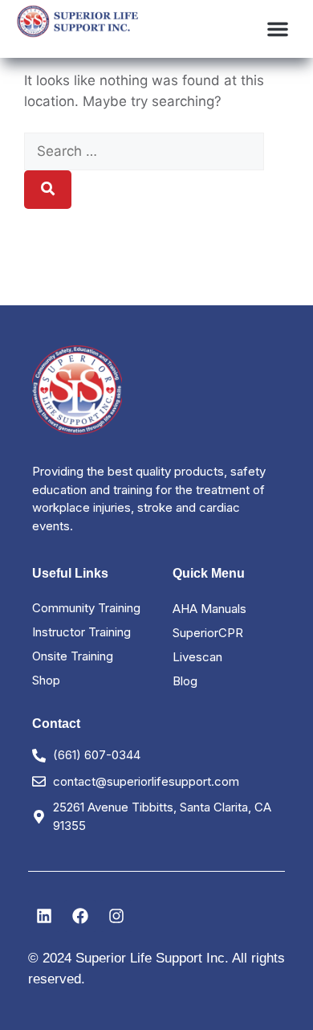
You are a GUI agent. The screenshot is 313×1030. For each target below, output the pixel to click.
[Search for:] (144, 151)
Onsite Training (72, 656)
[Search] (47, 189)
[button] (277, 29)
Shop (46, 680)
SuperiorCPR (208, 632)
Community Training (86, 607)
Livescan (197, 656)
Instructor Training (81, 632)
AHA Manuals (209, 608)
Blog (185, 681)
